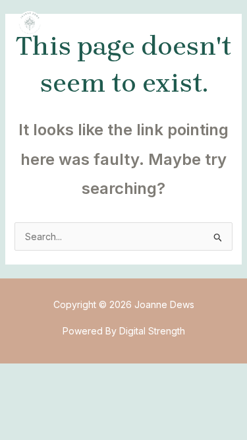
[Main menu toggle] (217, 22)
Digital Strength (152, 330)
